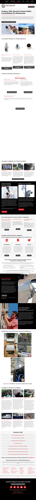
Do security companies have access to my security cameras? (18, 448)
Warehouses (4, 470)
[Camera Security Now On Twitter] (14, 487)
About (23, 1)
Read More (6, 229)
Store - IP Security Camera (28, 419)
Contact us (31, 457)
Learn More (4, 211)
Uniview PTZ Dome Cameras (7, 68)
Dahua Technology (20, 78)
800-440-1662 (17, 2)
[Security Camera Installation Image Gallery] (18, 357)
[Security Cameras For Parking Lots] (18, 413)
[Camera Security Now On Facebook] (11, 487)
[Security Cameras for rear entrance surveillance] (29, 389)
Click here (8, 297)
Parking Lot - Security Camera (17, 419)
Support (32, 1)
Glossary (23, 493)
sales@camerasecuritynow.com (19, 490)
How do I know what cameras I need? (18, 435)
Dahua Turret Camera (28, 92)
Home (2, 1)
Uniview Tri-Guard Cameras (18, 67)
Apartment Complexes (31, 471)
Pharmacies (29, 470)
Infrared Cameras (26, 170)
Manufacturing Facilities (6, 467)
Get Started (6, 278)
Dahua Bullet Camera (20, 108)
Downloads (19, 493)
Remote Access (3, 170)
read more (6, 255)
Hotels (12, 470)
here (7, 383)
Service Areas (12, 1)
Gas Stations (21, 472)
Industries (7, 1)
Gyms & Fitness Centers (14, 471)
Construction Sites (5, 471)
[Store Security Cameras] (29, 413)
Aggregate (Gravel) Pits (6, 472)
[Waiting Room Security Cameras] (18, 389)
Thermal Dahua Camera (12, 92)
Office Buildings (30, 467)
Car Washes (21, 473)
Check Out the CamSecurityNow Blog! (18, 484)
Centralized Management (16, 170)
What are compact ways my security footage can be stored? (18, 451)
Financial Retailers (13, 472)
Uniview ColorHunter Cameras (29, 67)
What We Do (19, 1)
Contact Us (4, 295)
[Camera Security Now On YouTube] (21, 487)
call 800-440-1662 (6, 292)
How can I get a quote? (18, 443)
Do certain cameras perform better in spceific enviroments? (18, 454)
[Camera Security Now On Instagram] (18, 487)
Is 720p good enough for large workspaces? (18, 440)
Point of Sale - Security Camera (6, 419)
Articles (27, 1)
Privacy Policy (13, 493)
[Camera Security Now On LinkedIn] (24, 487)
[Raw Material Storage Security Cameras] (6, 389)
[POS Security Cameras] (6, 413)
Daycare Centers (13, 467)
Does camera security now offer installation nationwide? (18, 446)
